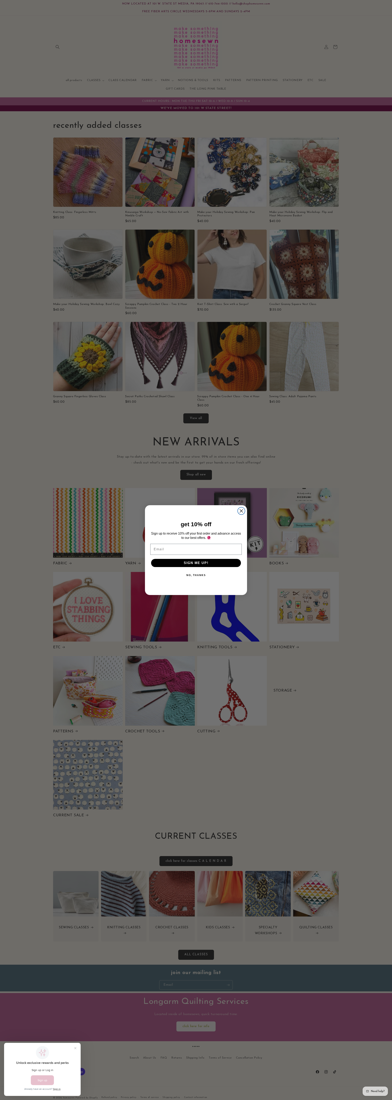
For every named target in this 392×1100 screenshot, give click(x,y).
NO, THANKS (196, 575)
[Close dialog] (241, 511)
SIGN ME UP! (196, 562)
